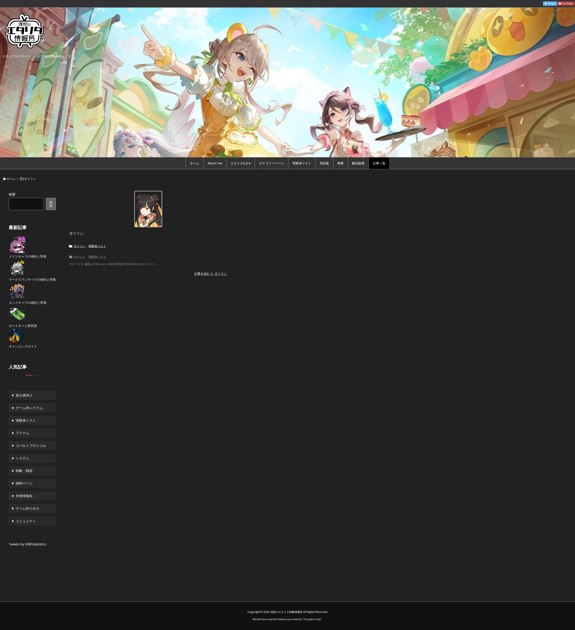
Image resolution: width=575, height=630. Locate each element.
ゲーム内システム (29, 407)
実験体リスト (97, 246)
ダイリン (76, 233)
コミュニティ (26, 521)
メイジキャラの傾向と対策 (27, 256)
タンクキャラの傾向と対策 (27, 302)
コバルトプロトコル (31, 445)
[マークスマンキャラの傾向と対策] (17, 268)
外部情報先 (24, 495)
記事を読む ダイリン (210, 273)
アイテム (22, 433)
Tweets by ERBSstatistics (27, 544)
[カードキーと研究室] (17, 314)
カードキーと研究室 (23, 326)
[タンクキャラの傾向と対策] (17, 291)
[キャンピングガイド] (16, 336)
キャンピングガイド (23, 346)
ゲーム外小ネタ (27, 508)
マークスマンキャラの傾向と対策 (32, 279)
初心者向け (24, 395)
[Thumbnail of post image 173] (148, 209)
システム (22, 458)
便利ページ (24, 483)
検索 (12, 194)
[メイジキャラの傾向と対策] (17, 244)
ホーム (11, 179)
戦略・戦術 (24, 470)
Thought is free (312, 619)
